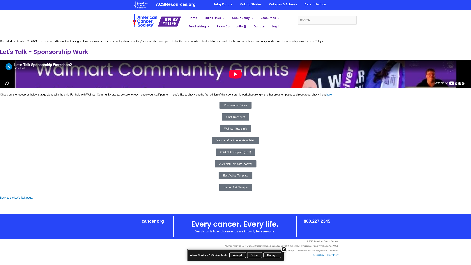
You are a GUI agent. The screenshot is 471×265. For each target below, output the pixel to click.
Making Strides (251, 4)
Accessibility (318, 255)
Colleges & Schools (283, 4)
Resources (268, 18)
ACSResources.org (176, 4)
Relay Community (230, 26)
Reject (255, 255)
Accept (237, 255)
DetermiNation (315, 4)
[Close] (284, 249)
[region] (235, 255)
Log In (276, 26)
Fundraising (197, 26)
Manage (272, 255)
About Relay (241, 18)
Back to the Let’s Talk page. (16, 197)
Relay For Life (222, 4)
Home (193, 18)
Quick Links (213, 18)
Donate (259, 26)
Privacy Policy (332, 255)
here (329, 94)
